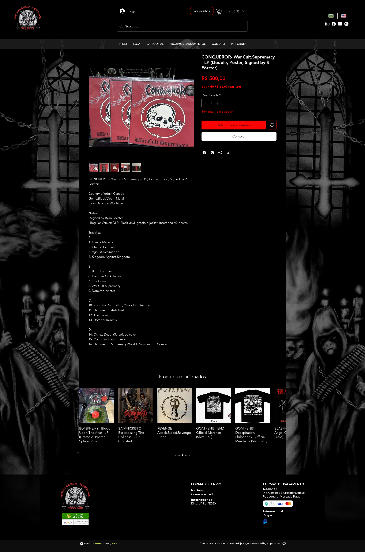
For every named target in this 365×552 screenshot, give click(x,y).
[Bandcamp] (346, 24)
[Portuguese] (331, 16)
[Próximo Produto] (280, 405)
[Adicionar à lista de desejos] (272, 125)
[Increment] (218, 103)
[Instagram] (327, 24)
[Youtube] (340, 24)
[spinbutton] (211, 103)
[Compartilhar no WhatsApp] (220, 152)
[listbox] (236, 11)
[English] (343, 16)
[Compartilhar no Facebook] (204, 152)
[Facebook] (333, 24)
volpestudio (274, 543)
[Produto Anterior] (84, 405)
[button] (219, 11)
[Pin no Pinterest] (212, 152)
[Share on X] (228, 152)
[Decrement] (205, 103)
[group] (182, 418)
